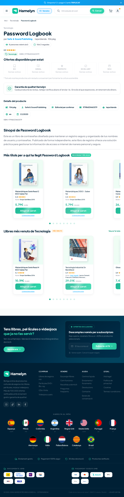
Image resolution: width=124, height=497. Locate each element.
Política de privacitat (108, 382)
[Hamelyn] (23, 11)
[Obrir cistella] (111, 11)
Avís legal (107, 376)
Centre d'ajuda (88, 376)
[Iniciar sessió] (117, 11)
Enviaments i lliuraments (87, 382)
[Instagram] (6, 404)
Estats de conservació (87, 397)
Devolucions (87, 387)
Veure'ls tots (114, 231)
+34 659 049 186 (114, 492)
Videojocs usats (45, 394)
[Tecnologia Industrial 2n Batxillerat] (78, 250)
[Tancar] (121, 3)
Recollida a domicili (68, 384)
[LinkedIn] (18, 404)
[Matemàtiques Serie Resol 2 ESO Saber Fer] (28, 174)
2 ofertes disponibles (28, 215)
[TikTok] (12, 404)
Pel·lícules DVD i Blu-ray (45, 384)
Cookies (107, 387)
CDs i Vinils (43, 390)
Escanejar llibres (67, 376)
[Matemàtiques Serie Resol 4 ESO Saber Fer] (28, 250)
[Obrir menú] (7, 11)
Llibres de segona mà (46, 377)
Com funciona (66, 380)
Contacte (86, 391)
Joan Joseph (74, 275)
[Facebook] (25, 404)
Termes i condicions (112, 391)
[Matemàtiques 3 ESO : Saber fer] (78, 174)
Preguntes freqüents (64, 390)
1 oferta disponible (78, 291)
